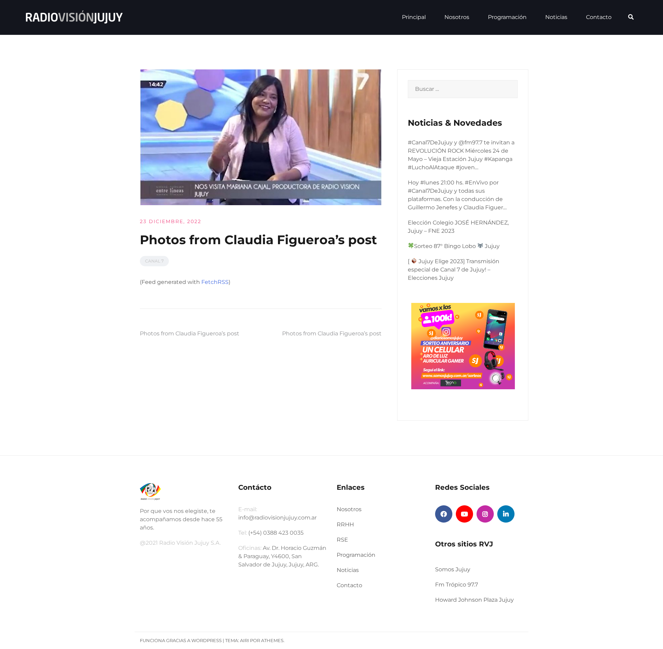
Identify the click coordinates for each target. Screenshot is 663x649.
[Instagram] (485, 514)
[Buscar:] (463, 89)
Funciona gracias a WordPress (181, 640)
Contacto (599, 17)
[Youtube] (464, 514)
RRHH (345, 524)
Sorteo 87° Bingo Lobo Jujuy (457, 246)
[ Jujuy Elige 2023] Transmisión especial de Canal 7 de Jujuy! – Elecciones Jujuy (453, 269)
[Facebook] (443, 514)
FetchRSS (215, 282)
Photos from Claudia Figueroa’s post (189, 333)
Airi (244, 640)
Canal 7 (154, 261)
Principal (414, 17)
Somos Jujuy (452, 569)
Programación (507, 17)
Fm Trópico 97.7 (456, 584)
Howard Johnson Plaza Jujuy (474, 599)
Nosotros (456, 17)
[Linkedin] (506, 514)
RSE (342, 539)
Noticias (556, 17)
